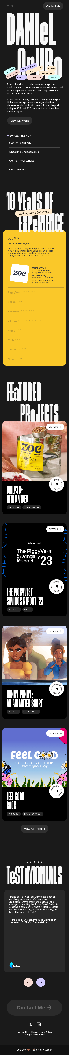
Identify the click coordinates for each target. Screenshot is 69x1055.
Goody (48, 1049)
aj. (40, 1049)
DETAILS (53, 426)
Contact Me (31, 1008)
